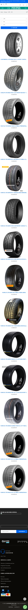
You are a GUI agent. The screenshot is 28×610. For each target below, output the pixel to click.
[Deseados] (23, 5)
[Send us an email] (22, 542)
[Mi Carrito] (20, 5)
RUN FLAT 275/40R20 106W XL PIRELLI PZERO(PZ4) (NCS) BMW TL (14, 126)
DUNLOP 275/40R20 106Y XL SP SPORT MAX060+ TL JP (14, 92)
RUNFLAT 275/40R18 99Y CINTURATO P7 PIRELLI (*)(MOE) (14, 159)
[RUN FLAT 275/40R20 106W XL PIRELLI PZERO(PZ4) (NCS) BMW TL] (14, 111)
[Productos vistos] (24, 599)
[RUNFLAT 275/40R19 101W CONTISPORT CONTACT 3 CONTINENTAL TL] (14, 211)
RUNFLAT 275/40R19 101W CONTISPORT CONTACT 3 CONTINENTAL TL (14, 226)
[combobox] (14, 19)
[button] (25, 607)
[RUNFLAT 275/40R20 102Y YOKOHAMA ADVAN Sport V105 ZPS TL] (14, 311)
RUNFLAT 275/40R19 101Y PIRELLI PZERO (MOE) (14, 292)
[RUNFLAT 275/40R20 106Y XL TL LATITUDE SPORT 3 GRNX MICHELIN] (14, 378)
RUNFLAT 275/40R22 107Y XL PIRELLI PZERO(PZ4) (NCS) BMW (14, 492)
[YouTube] (26, 542)
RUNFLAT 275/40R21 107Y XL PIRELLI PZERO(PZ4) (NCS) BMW (14, 459)
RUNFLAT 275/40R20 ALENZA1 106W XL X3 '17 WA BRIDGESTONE (14, 426)
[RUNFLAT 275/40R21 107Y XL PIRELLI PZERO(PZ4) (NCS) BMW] (14, 444)
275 (9, 12)
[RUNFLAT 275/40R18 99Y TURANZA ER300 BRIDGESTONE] (14, 178)
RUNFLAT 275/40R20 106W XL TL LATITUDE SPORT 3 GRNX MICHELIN (14, 359)
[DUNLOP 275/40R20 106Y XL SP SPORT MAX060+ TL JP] (14, 78)
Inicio (2, 12)
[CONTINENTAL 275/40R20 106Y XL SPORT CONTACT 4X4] (14, 45)
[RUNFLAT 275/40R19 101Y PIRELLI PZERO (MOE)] (14, 278)
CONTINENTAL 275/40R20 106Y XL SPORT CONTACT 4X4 (14, 59)
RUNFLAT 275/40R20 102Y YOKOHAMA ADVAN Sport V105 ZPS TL (14, 326)
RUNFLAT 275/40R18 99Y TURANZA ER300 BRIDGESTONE (14, 192)
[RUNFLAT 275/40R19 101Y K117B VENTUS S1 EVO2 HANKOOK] (14, 244)
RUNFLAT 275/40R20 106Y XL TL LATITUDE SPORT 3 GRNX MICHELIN (14, 392)
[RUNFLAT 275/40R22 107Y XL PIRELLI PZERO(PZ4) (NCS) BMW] (14, 478)
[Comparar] (26, 5)
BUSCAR (15, 27)
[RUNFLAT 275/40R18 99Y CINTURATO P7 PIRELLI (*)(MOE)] (14, 145)
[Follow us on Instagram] (24, 542)
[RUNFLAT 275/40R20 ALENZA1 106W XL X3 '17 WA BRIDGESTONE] (14, 411)
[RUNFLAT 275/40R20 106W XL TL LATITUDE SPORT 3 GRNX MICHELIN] (14, 344)
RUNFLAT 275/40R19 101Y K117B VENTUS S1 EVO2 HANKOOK (14, 259)
